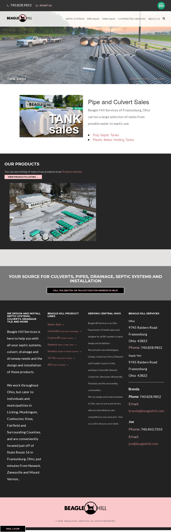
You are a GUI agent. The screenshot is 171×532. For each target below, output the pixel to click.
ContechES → (64, 331)
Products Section (72, 171)
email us (46, 5)
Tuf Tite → (61, 358)
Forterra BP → (62, 337)
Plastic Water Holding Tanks (113, 139)
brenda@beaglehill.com (146, 411)
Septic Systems (75, 18)
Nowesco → (62, 344)
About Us (154, 18)
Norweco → (64, 351)
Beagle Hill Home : (140, 79)
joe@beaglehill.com (143, 444)
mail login (12, 528)
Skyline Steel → (56, 324)
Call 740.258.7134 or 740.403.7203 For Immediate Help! (85, 290)
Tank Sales (108, 18)
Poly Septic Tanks (106, 134)
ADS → (58, 364)
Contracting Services (132, 18)
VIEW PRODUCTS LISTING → (23, 177)
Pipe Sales (93, 18)
